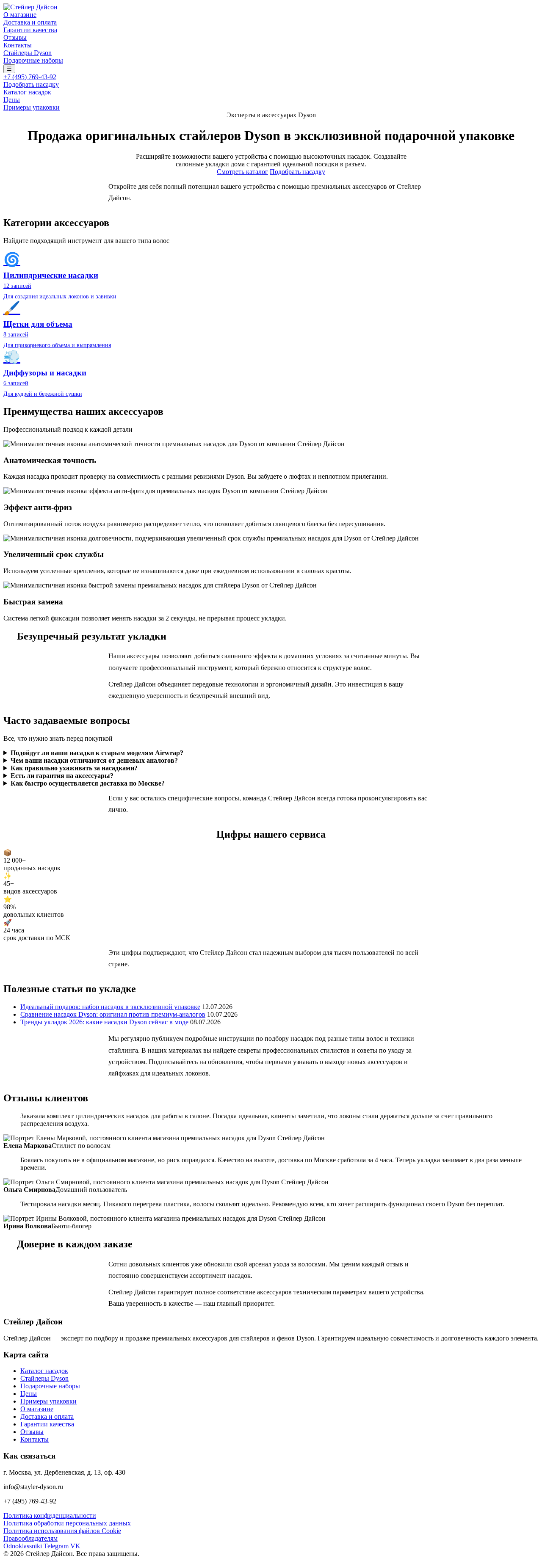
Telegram (56, 1546)
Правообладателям (30, 1538)
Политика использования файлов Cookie (62, 1530)
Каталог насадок (27, 92)
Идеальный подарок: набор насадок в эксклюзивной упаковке (110, 1006)
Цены (11, 99)
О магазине (19, 14)
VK (75, 1546)
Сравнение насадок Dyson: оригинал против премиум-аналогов (112, 1014)
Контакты (17, 45)
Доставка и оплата (30, 22)
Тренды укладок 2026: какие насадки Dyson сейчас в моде (104, 1022)
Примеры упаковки (31, 107)
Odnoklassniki (22, 1546)
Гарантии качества (30, 29)
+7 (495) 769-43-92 (29, 76)
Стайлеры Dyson (27, 52)
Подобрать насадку (31, 84)
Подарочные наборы (33, 60)
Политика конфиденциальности (49, 1515)
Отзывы (15, 37)
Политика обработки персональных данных (67, 1523)
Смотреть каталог (242, 171)
